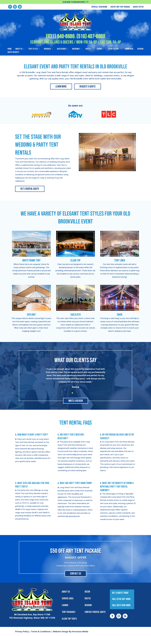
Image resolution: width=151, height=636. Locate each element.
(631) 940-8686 (60, 36)
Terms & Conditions (41, 631)
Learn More (61, 86)
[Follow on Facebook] (10, 7)
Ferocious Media (80, 631)
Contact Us (75, 573)
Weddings (76, 49)
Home (10, 49)
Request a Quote (87, 86)
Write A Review (75, 401)
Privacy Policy (22, 631)
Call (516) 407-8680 (121, 599)
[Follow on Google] (20, 7)
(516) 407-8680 (90, 36)
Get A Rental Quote (29, 189)
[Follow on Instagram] (15, 7)
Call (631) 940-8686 (121, 605)
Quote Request (13, 52)
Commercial (129, 49)
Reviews (140, 49)
